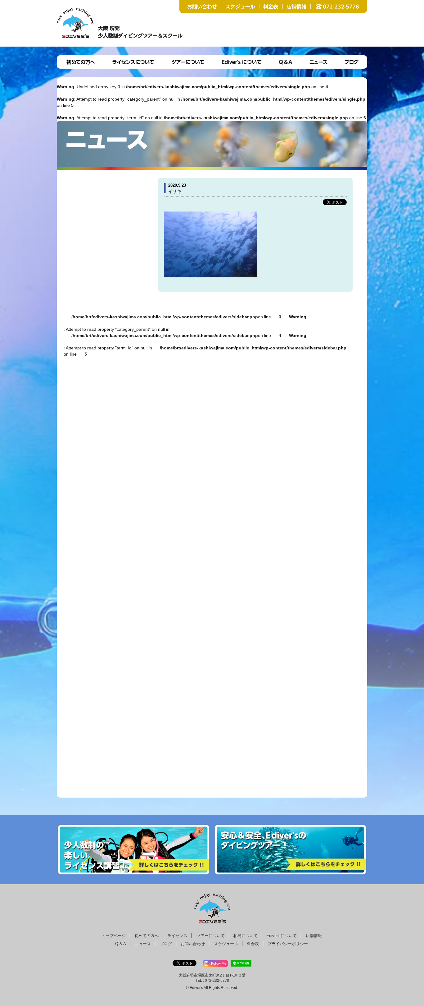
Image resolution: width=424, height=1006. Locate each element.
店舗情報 (314, 935)
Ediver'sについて (281, 935)
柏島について (245, 935)
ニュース (143, 943)
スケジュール (226, 943)
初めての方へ (146, 935)
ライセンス (177, 935)
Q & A (120, 943)
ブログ (166, 943)
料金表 (253, 943)
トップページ (113, 935)
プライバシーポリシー (288, 943)
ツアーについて (210, 935)
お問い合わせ (193, 943)
